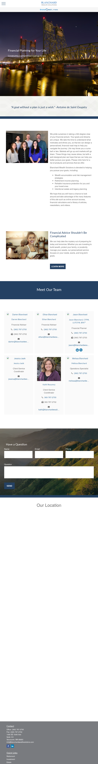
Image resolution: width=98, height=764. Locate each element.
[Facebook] (8, 746)
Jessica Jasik (19, 363)
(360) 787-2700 (20, 329)
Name (6, 449)
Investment (11, 759)
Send (9, 485)
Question (8, 464)
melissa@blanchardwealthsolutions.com (79, 380)
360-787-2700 (50, 397)
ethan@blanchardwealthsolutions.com (48, 337)
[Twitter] (80, 349)
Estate (9, 762)
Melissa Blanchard (79, 363)
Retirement (11, 756)
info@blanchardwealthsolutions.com (20, 742)
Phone (68, 449)
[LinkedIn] (77, 349)
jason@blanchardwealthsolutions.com (79, 345)
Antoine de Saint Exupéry (72, 107)
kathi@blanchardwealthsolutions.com (48, 409)
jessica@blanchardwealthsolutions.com (18, 379)
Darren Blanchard (18, 319)
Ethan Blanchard (49, 319)
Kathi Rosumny (49, 385)
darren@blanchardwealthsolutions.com (18, 341)
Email (37, 449)
